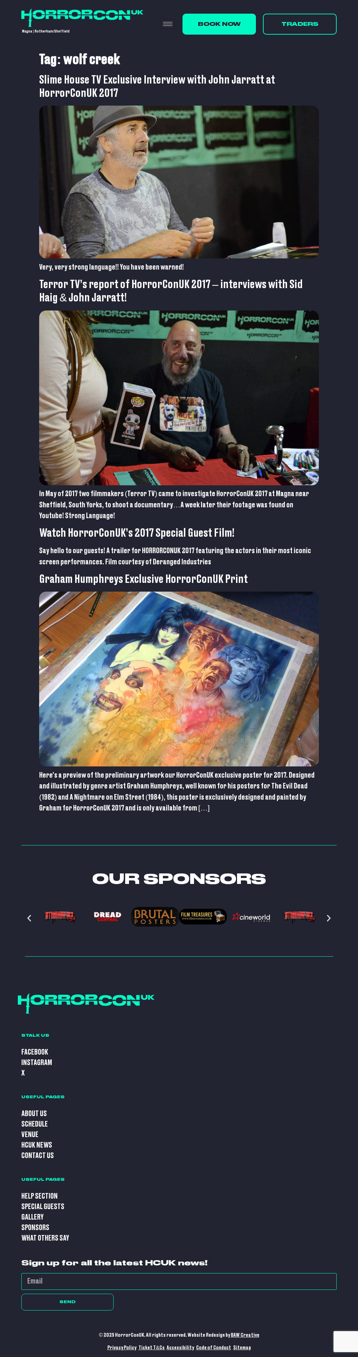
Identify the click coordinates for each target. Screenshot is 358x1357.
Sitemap (242, 1347)
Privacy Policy (121, 1347)
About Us (34, 1113)
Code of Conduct (213, 1347)
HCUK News (36, 1145)
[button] (29, 918)
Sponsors (35, 1227)
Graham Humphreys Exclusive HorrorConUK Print (143, 579)
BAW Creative (245, 1335)
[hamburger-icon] (168, 24)
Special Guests (42, 1206)
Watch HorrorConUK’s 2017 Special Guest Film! (137, 533)
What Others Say (45, 1238)
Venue (29, 1134)
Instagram (36, 1062)
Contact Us (37, 1155)
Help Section (39, 1196)
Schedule (34, 1124)
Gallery (32, 1217)
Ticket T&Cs (151, 1347)
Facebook (34, 1052)
